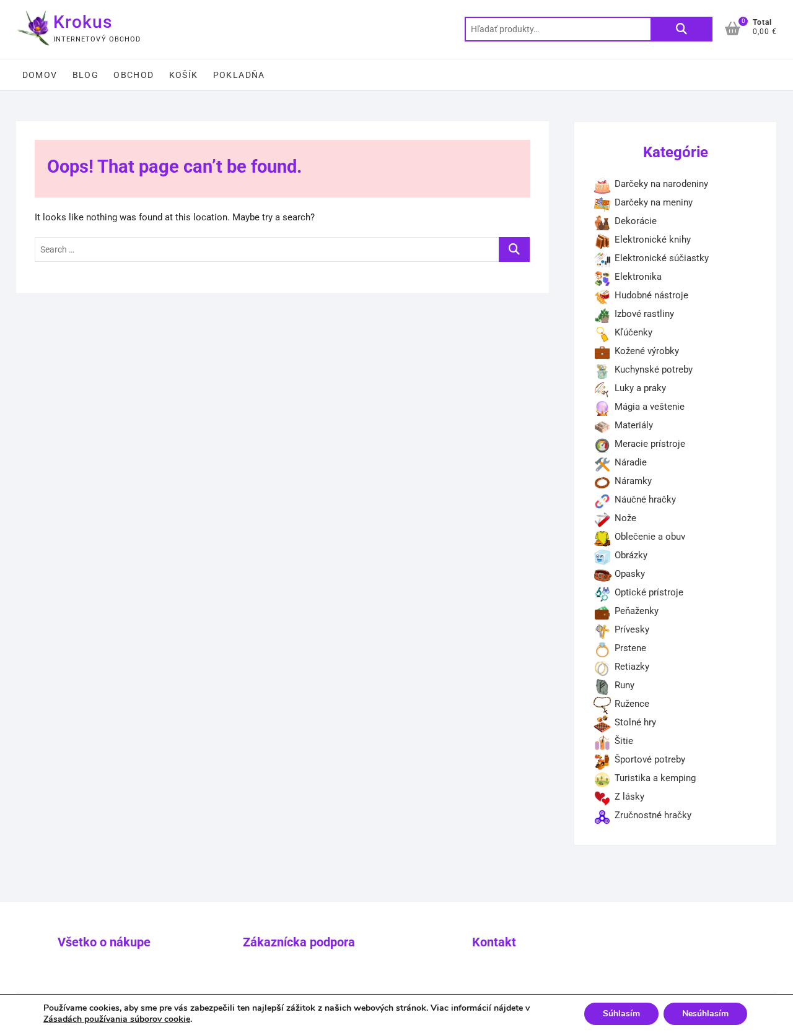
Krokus (82, 22)
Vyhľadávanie (681, 29)
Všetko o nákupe (104, 942)
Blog (85, 75)
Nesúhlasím (705, 1013)
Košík (183, 75)
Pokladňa (239, 75)
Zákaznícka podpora (299, 942)
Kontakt (494, 942)
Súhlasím (621, 1013)
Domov (40, 75)
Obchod (133, 75)
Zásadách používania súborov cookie (116, 1019)
